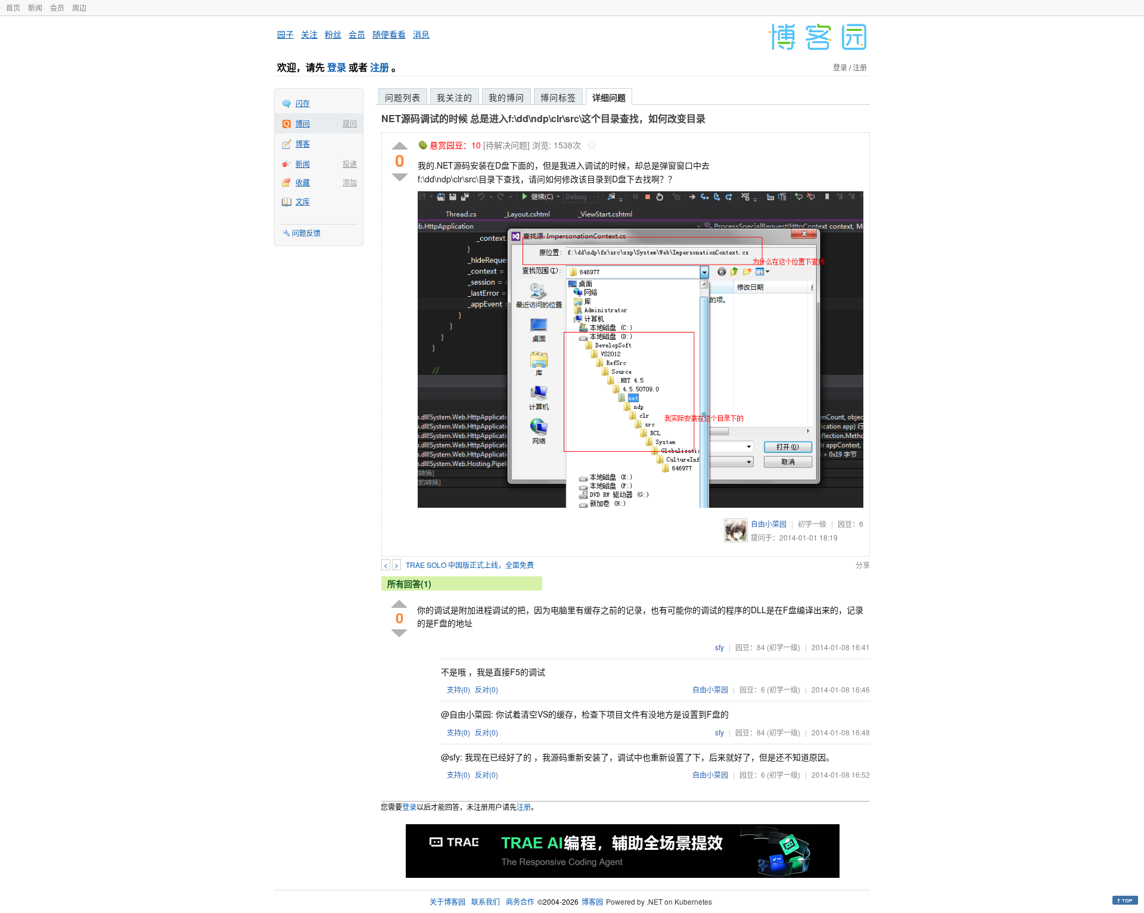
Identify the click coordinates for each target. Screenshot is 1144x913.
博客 (303, 143)
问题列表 (403, 97)
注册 (379, 67)
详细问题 (609, 97)
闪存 (303, 103)
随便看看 (389, 34)
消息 (421, 34)
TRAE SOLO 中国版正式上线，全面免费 (470, 565)
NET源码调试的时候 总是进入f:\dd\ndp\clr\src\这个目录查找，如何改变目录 (543, 118)
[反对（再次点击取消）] (400, 177)
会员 (57, 7)
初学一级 (812, 523)
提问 (350, 123)
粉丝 (333, 34)
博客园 (592, 901)
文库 (303, 201)
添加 (350, 182)
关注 (309, 34)
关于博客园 (447, 901)
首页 (13, 7)
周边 (79, 7)
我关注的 (454, 97)
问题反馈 (306, 233)
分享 (863, 565)
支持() (458, 689)
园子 (285, 34)
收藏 (303, 182)
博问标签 (558, 97)
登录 (336, 67)
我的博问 (506, 97)
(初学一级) (783, 647)
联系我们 (485, 901)
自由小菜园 (768, 523)
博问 (303, 123)
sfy (719, 647)
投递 (350, 164)
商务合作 (520, 901)
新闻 (35, 7)
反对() (486, 689)
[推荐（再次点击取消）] (400, 146)
